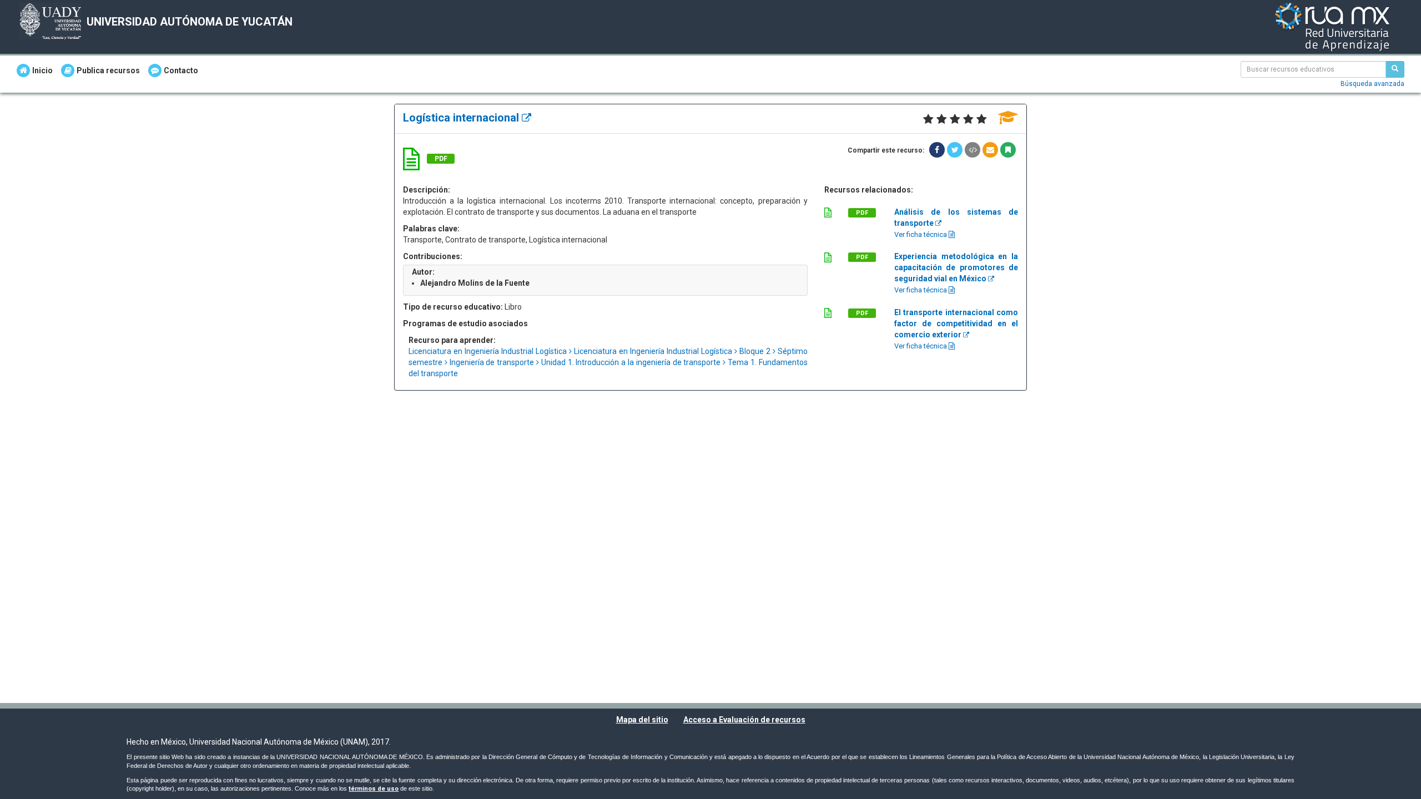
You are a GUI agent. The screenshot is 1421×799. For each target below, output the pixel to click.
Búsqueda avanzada (1372, 84)
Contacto (181, 70)
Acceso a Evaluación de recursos (744, 719)
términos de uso (374, 788)
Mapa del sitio (642, 719)
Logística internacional (462, 117)
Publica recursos (108, 70)
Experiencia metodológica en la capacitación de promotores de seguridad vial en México (956, 267)
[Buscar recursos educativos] (1394, 69)
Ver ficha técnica (921, 234)
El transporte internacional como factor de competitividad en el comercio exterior (956, 323)
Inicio (42, 70)
